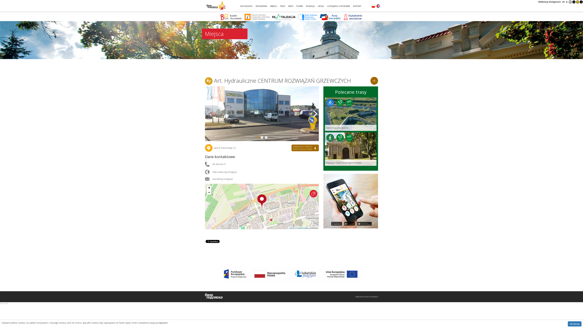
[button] (261, 200)
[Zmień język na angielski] (378, 6)
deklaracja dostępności (549, 1)
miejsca (273, 6)
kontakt (357, 6)
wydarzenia (261, 6)
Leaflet (291, 228)
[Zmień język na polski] (373, 6)
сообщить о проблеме (338, 6)
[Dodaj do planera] (374, 81)
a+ (563, 1)
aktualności (246, 6)
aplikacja (310, 6)
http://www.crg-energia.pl (225, 172)
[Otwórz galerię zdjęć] (262, 113)
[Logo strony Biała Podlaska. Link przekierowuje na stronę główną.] (215, 5)
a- (567, 1)
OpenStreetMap (303, 228)
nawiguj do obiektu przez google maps (302, 147)
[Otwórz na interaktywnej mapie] (313, 193)
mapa (290, 6)
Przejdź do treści (9, 2)
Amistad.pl (374, 296)
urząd (321, 6)
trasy (282, 6)
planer (299, 6)
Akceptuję (575, 323)
